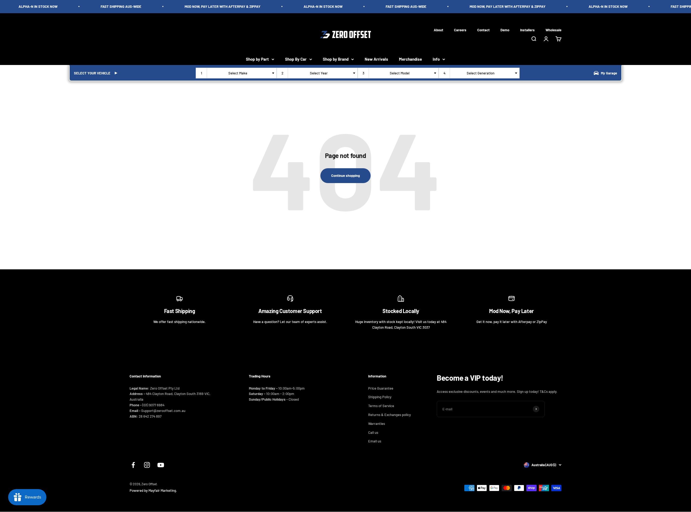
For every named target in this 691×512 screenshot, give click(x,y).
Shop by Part (257, 59)
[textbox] (238, 73)
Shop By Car (296, 59)
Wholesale (553, 30)
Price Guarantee (380, 388)
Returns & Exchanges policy (389, 415)
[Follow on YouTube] (160, 465)
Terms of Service (381, 406)
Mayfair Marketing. (162, 490)
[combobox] (236, 73)
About (438, 30)
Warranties (376, 423)
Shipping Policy (379, 397)
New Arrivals (376, 59)
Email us (374, 441)
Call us (373, 432)
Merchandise (410, 59)
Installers (527, 30)
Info (436, 59)
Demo (504, 30)
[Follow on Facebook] (133, 465)
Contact (483, 30)
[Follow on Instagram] (147, 465)
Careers (460, 30)
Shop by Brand (335, 59)
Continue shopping (345, 175)
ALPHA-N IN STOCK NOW (31, 6)
